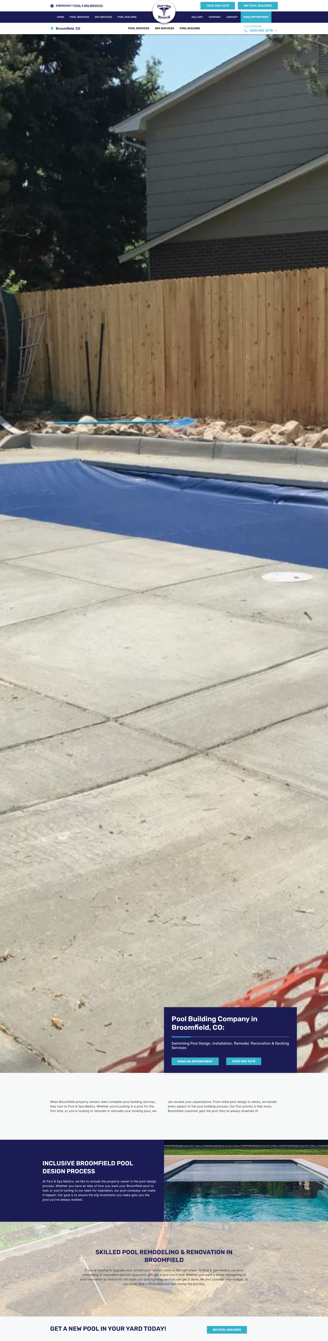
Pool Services (79, 17)
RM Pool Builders (258, 5)
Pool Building (127, 17)
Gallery (197, 17)
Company (215, 17)
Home (60, 17)
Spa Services (93, 5)
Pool (77, 5)
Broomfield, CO (68, 28)
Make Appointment (256, 17)
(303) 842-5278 (217, 5)
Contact (232, 17)
